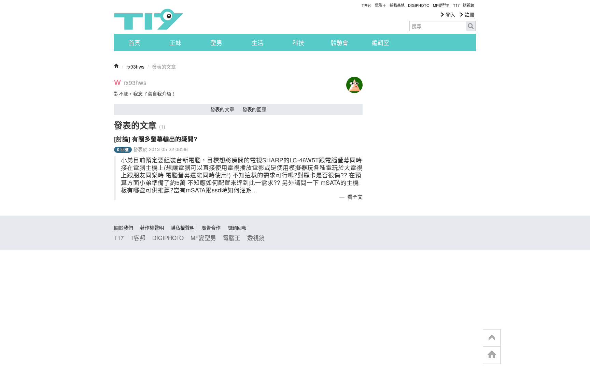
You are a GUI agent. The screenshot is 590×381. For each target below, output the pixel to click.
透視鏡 (468, 5)
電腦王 (380, 5)
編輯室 (380, 43)
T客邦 (366, 5)
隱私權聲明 (183, 227)
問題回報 (237, 227)
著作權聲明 (152, 227)
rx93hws (135, 66)
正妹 (175, 43)
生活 (257, 43)
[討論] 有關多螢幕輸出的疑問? (155, 138)
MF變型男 (441, 5)
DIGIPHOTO (419, 5)
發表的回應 (254, 109)
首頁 (134, 43)
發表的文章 (222, 109)
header (491, 338)
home (491, 355)
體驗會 (339, 43)
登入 (449, 14)
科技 (298, 43)
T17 (148, 19)
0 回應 (123, 149)
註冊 (468, 14)
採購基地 (397, 5)
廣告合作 (211, 227)
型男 (216, 43)
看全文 (355, 196)
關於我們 (123, 227)
